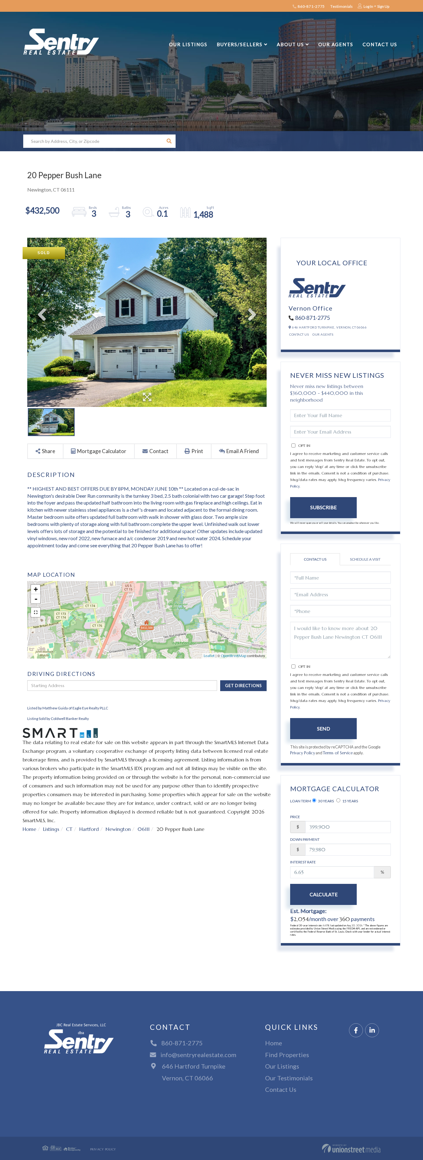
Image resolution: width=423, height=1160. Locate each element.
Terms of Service (338, 753)
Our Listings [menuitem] (188, 44)
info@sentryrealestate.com (198, 1054)
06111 (143, 829)
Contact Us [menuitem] (380, 44)
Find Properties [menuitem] (287, 1054)
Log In (368, 6)
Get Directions (243, 685)
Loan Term (300, 801)
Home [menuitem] (273, 1043)
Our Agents (322, 334)
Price (295, 816)
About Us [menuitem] (290, 44)
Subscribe (323, 507)
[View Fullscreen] (35, 612)
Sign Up (383, 6)
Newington (118, 829)
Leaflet (209, 656)
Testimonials (341, 6)
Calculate (324, 894)
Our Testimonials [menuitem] (289, 1078)
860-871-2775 (311, 6)
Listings (51, 829)
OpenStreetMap (233, 656)
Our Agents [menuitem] (335, 44)
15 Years (350, 801)
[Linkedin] (372, 1031)
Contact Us (299, 334)
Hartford (89, 829)
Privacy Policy (302, 753)
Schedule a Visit (365, 559)
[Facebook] (356, 1031)
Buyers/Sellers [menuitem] (240, 44)
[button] (169, 141)
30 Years (325, 801)
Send (323, 728)
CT (69, 829)
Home (29, 829)
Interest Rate (303, 862)
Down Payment (305, 839)
